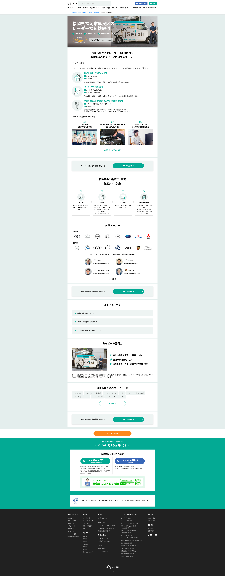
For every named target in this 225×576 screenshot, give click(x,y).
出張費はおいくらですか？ (84, 313)
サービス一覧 (86, 518)
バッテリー (86, 523)
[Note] (148, 535)
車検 (122, 393)
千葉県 (85, 539)
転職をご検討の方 (103, 531)
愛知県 (85, 547)
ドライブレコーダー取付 (110, 393)
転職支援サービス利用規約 (128, 551)
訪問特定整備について (127, 556)
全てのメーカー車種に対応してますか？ (89, 330)
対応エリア (71, 528)
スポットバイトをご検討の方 (106, 528)
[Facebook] (153, 535)
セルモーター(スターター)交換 (81, 397)
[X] (151, 535)
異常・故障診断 (87, 526)
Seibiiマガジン (102, 548)
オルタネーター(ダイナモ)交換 (135, 393)
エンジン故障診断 (97, 397)
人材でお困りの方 (103, 538)
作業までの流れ (72, 526)
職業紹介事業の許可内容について (130, 553)
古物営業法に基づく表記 (127, 548)
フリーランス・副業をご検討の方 (107, 525)
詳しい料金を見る (128, 166)
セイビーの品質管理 (73, 536)
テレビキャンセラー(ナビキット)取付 (115, 397)
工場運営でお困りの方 (104, 541)
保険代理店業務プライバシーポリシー (131, 540)
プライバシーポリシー (127, 535)
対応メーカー (71, 531)
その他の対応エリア (88, 552)
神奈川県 (85, 544)
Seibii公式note (102, 551)
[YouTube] (156, 535)
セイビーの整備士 (72, 534)
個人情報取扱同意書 (126, 543)
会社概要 (150, 528)
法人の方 (135, 8)
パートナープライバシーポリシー (130, 538)
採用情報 (150, 531)
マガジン (114, 8)
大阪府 (85, 549)
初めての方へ (71, 518)
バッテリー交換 (77, 393)
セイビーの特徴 (72, 521)
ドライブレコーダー (88, 521)
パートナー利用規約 (126, 521)
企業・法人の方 (102, 518)
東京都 (85, 536)
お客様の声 (71, 523)
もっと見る (112, 404)
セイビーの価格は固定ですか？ (86, 322)
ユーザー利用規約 (126, 518)
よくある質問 (105, 8)
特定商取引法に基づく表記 (128, 545)
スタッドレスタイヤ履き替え (93, 393)
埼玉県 (85, 541)
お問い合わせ (124, 8)
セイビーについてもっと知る (112, 150)
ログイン (154, 3)
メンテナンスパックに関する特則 (130, 523)
